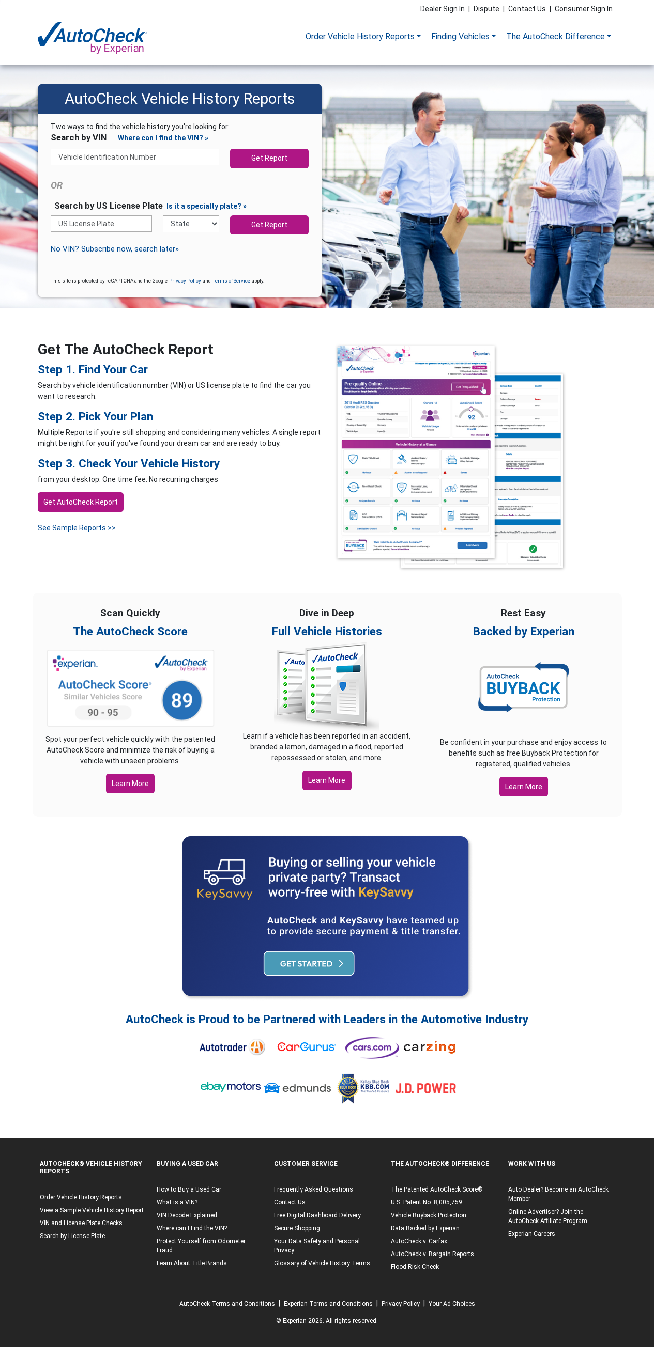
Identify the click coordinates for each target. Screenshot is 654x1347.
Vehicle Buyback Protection (428, 1215)
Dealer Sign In (442, 9)
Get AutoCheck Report (80, 502)
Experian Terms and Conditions (328, 1303)
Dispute (486, 9)
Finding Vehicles (460, 36)
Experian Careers (531, 1234)
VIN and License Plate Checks (81, 1223)
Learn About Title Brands (192, 1263)
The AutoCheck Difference (555, 36)
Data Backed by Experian (425, 1228)
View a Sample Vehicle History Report (92, 1210)
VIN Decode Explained (187, 1215)
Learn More (130, 783)
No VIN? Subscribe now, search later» (115, 249)
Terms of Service (231, 281)
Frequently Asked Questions (313, 1189)
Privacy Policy (185, 281)
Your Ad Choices (452, 1303)
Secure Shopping (297, 1228)
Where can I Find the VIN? (192, 1228)
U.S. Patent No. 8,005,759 (426, 1202)
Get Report (269, 158)
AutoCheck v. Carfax (419, 1241)
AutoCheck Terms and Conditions (227, 1303)
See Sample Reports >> (77, 528)
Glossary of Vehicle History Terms (322, 1263)
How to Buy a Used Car (189, 1189)
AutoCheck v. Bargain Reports (432, 1254)
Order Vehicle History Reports (360, 36)
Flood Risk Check (415, 1267)
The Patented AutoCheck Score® (437, 1189)
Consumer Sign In (584, 9)
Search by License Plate (72, 1236)
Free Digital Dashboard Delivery (317, 1215)
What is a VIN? (177, 1202)
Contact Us (527, 9)
